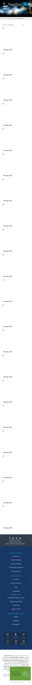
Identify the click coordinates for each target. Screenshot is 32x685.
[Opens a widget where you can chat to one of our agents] (20, 675)
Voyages (7, 18)
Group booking (16, 564)
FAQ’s (16, 617)
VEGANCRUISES (15, 542)
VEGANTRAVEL (15, 540)
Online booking (16, 560)
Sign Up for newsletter (23, 644)
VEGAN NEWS (15, 644)
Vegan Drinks (16, 609)
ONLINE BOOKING (15, 637)
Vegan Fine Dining (16, 601)
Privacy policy (16, 571)
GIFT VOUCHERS (23, 637)
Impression (13, 18)
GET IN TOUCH (7, 637)
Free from (16, 605)
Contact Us (16, 556)
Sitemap (16, 620)
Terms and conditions (16, 567)
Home (3, 18)
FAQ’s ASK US (7, 644)
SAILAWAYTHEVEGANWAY (15, 544)
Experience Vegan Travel (16, 598)
